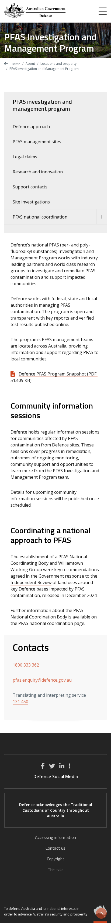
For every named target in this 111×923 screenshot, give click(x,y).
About (30, 63)
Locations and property (58, 63)
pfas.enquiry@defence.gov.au (42, 680)
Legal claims (25, 157)
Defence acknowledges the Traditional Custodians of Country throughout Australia (55, 810)
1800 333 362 (26, 665)
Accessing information (55, 837)
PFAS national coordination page (51, 623)
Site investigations (31, 202)
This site (56, 869)
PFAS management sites (37, 142)
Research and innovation (38, 172)
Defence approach (31, 127)
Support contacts (30, 187)
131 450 (20, 701)
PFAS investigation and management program (42, 105)
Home (15, 64)
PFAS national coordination (40, 217)
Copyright (55, 859)
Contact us (55, 848)
